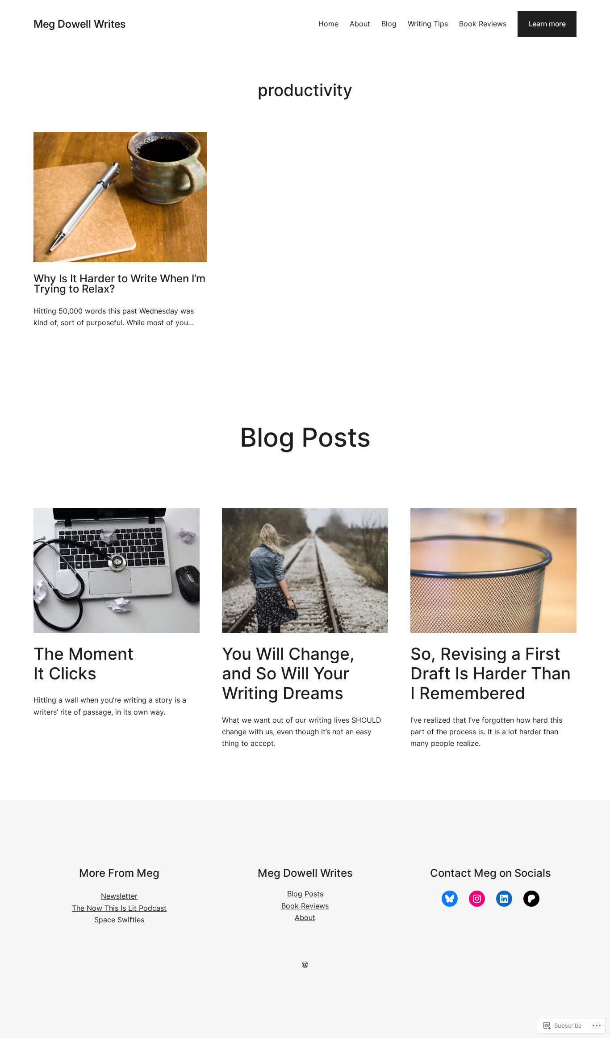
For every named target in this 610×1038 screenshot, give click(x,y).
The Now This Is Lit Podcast (119, 908)
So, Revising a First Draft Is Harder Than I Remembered (490, 673)
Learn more (547, 24)
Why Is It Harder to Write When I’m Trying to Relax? (119, 283)
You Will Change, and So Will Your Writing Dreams (288, 673)
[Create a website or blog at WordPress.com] (305, 965)
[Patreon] (531, 899)
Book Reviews (305, 906)
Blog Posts (305, 894)
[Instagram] (477, 899)
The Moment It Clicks (83, 663)
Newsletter (119, 896)
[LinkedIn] (504, 899)
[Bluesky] (450, 899)
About (305, 917)
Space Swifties (119, 920)
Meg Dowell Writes (79, 23)
